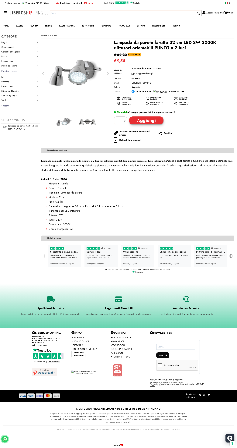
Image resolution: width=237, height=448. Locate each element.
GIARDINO (106, 25)
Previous (43, 73)
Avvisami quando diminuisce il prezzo (134, 133)
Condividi (168, 133)
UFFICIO (141, 25)
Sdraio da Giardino (10, 91)
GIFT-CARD (78, 345)
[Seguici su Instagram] (204, 396)
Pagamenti (118, 341)
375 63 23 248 (176, 91)
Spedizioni (117, 352)
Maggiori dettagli (144, 73)
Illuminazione (7, 61)
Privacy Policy (79, 355)
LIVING (48, 25)
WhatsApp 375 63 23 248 (37, 3)
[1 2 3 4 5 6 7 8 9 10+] (121, 120)
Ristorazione (6, 86)
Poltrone (5, 81)
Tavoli (3, 100)
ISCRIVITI (163, 355)
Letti (3, 77)
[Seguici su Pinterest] (209, 396)
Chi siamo (78, 337)
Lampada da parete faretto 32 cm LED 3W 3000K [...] (23, 127)
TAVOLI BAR (124, 25)
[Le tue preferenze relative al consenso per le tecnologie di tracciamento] (232, 443)
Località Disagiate (122, 349)
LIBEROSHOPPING (141, 82)
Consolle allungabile (10, 51)
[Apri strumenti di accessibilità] (229, 438)
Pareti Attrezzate (9, 71)
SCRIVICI (177, 25)
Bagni (4, 42)
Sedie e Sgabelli (9, 95)
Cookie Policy (79, 352)
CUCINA (34, 25)
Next (108, 73)
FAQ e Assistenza (121, 337)
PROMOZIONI (158, 25)
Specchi (5, 105)
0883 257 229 (143, 91)
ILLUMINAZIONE (67, 25)
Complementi (7, 47)
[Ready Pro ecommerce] (118, 445)
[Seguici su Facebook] (200, 396)
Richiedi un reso (121, 356)
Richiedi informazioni (129, 140)
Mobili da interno (9, 65)
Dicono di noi (81, 341)
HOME (6, 25)
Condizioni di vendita (85, 349)
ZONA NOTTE (88, 25)
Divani (4, 56)
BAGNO (19, 25)
